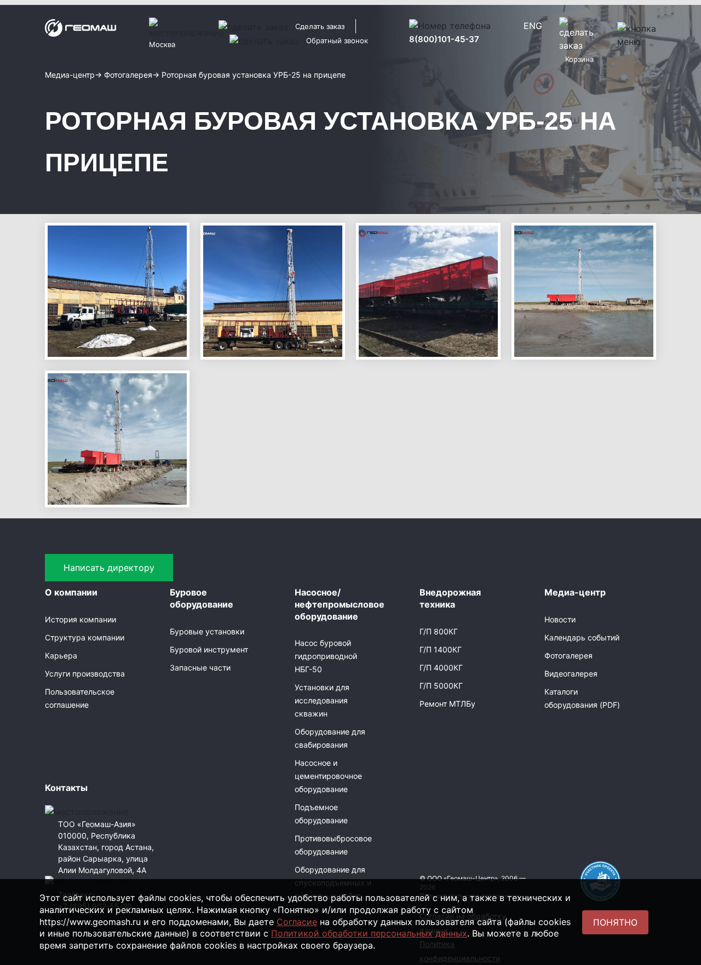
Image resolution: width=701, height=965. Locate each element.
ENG (533, 25)
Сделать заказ (319, 26)
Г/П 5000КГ (441, 685)
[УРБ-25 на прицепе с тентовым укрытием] (428, 290)
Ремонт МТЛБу (447, 703)
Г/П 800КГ (439, 631)
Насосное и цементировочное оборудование (328, 776)
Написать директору (109, 567)
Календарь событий (581, 637)
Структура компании (84, 637)
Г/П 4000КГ (441, 667)
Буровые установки (207, 631)
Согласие (297, 921)
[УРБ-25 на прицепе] (117, 290)
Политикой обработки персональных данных (369, 933)
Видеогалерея (570, 673)
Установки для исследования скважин (322, 700)
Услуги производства (85, 673)
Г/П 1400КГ (441, 649)
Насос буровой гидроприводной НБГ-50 (326, 656)
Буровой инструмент (209, 649)
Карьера (61, 655)
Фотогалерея (568, 655)
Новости (560, 619)
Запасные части (200, 667)
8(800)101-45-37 (444, 39)
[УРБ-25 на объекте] (583, 290)
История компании (80, 619)
